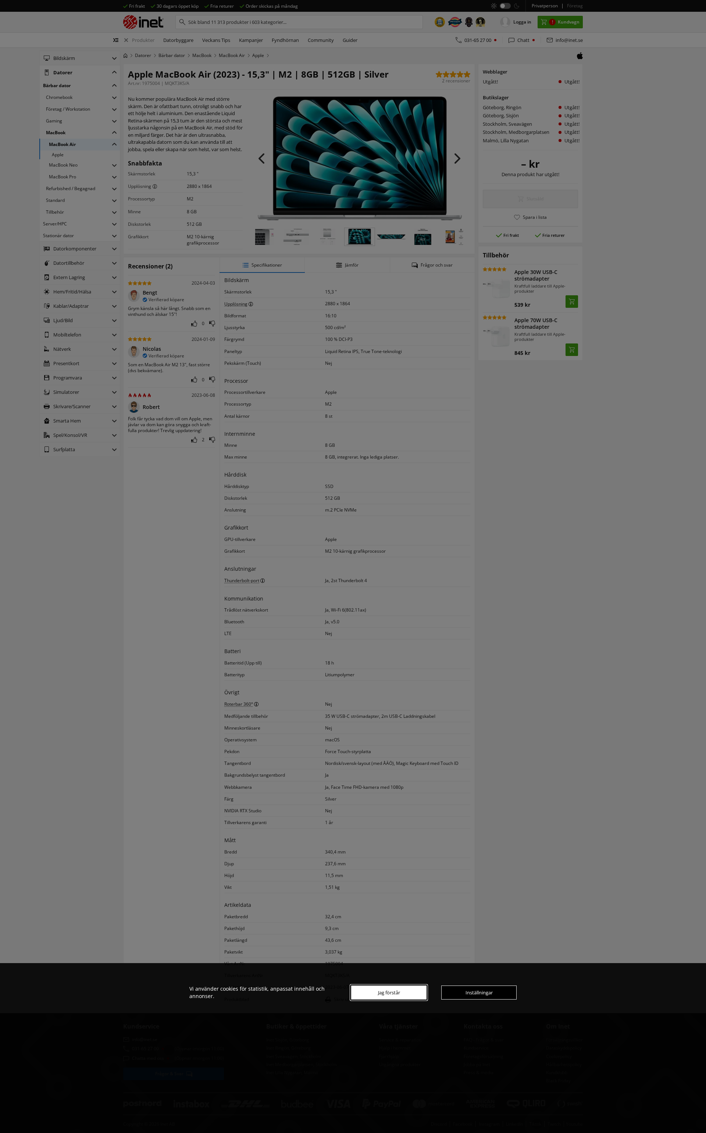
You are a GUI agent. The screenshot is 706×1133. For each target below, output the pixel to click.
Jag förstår (389, 992)
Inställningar (479, 992)
